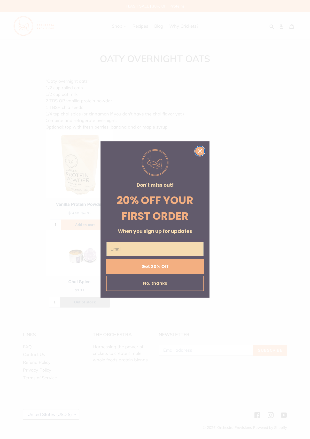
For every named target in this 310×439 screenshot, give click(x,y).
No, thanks (155, 283)
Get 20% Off (155, 266)
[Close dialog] (200, 151)
